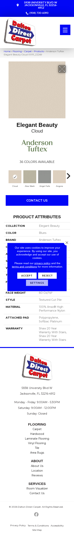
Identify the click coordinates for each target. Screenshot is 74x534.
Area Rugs (37, 452)
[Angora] (59, 176)
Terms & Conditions (38, 525)
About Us (37, 466)
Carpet (28, 51)
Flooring (17, 51)
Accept (27, 275)
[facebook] (36, 514)
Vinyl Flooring (37, 443)
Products (39, 51)
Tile (37, 448)
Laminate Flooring (37, 438)
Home (7, 51)
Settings (37, 282)
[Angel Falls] (44, 176)
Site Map (37, 530)
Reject (47, 275)
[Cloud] (15, 176)
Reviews (37, 475)
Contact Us (37, 200)
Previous (6, 174)
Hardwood (37, 434)
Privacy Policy (18, 525)
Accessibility (57, 525)
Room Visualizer (37, 488)
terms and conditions (24, 266)
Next (68, 174)
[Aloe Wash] (29, 176)
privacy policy (42, 263)
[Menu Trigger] (65, 30)
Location (37, 470)
